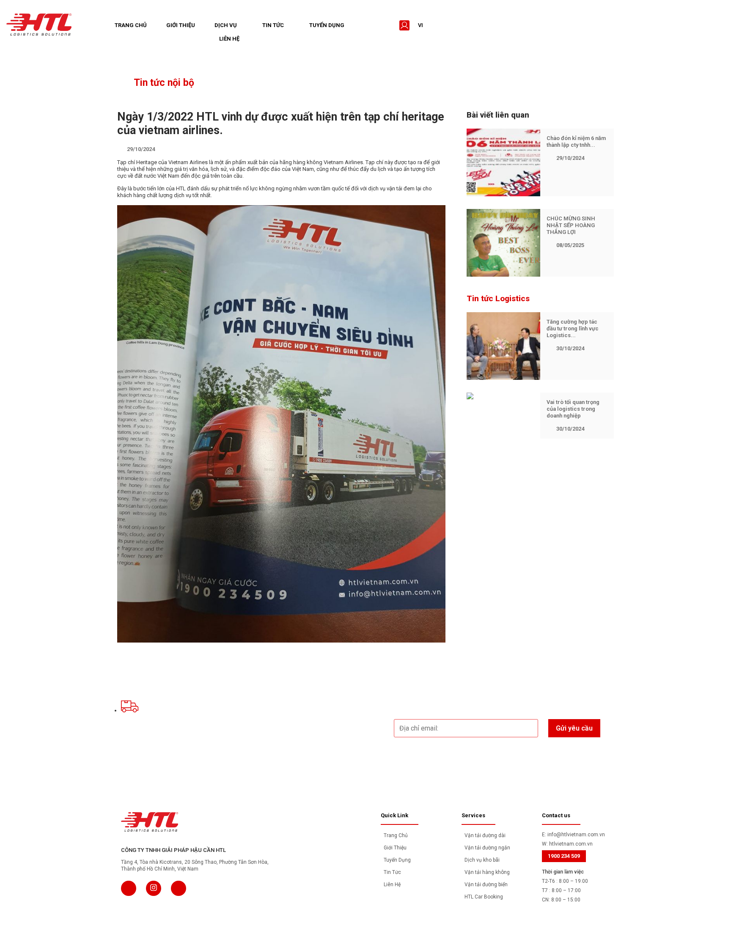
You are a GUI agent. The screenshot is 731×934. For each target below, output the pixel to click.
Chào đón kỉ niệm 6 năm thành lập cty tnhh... (576, 141)
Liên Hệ (229, 39)
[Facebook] (128, 888)
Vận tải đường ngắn (487, 848)
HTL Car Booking (483, 897)
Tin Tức (273, 25)
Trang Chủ (131, 25)
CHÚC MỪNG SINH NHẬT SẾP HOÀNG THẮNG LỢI (571, 225)
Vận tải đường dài (485, 835)
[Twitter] (153, 888)
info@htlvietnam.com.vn (576, 835)
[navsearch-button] (387, 25)
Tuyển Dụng (326, 25)
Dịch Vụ (225, 25)
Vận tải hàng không (487, 872)
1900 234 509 (564, 856)
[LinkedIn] (178, 888)
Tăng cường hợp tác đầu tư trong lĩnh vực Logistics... (573, 328)
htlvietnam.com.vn (571, 844)
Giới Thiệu (180, 25)
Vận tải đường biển (486, 884)
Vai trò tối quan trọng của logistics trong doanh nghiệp (573, 409)
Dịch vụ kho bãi (482, 860)
